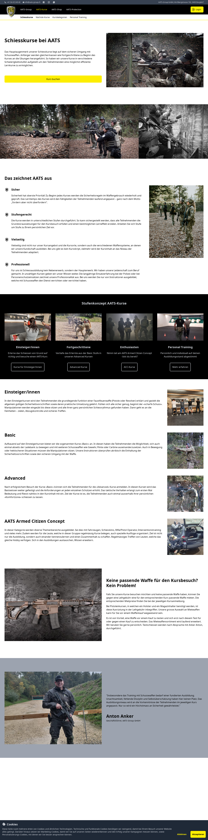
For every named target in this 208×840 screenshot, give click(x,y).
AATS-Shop (57, 9)
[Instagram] (49, 2)
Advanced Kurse (78, 367)
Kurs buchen (53, 79)
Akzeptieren (198, 834)
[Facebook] (44, 2)
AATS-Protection (73, 9)
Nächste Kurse (43, 17)
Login (198, 9)
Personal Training (78, 17)
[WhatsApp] (54, 2)
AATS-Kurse (41, 9)
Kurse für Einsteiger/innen (28, 367)
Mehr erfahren (180, 367)
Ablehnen (181, 834)
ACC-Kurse (129, 367)
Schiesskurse (27, 17)
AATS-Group (26, 9)
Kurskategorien (60, 17)
